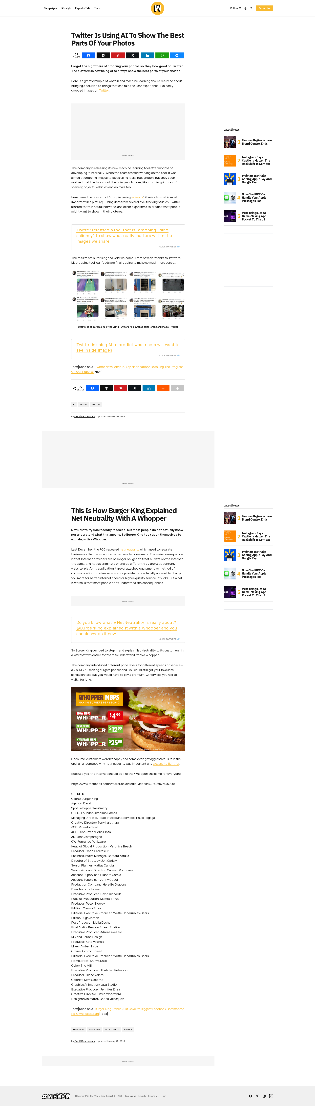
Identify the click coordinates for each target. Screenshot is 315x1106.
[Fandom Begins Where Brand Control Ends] (230, 142)
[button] (245, 8)
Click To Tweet (167, 247)
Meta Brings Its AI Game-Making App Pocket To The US (254, 216)
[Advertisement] (128, 130)
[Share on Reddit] (163, 388)
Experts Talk (153, 1096)
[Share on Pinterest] (120, 388)
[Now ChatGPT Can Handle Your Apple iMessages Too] (230, 198)
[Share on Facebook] (92, 388)
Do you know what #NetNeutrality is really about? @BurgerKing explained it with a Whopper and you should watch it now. (126, 628)
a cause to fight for (166, 764)
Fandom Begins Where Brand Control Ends (257, 141)
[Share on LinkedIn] (149, 388)
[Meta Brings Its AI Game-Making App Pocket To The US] (230, 216)
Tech (164, 1096)
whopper (128, 1029)
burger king (78, 1029)
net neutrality (129, 549)
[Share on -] (88, 55)
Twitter (104, 90)
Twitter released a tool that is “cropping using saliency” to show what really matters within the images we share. (124, 235)
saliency (137, 197)
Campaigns (130, 1096)
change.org (94, 1029)
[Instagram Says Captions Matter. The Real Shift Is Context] (230, 161)
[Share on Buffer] (106, 388)
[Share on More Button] (177, 388)
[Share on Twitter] (134, 388)
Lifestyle (142, 1096)
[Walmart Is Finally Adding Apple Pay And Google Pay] (230, 179)
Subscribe (264, 8)
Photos (83, 404)
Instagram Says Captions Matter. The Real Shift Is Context (256, 160)
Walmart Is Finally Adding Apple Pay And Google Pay (257, 179)
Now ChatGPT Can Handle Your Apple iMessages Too (254, 197)
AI (74, 404)
